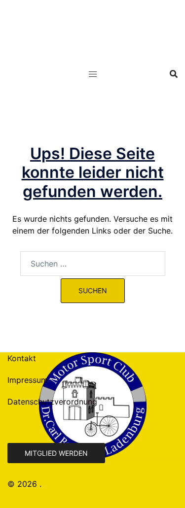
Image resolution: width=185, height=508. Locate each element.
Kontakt (21, 358)
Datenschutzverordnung (52, 401)
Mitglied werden (56, 453)
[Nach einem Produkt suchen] (174, 74)
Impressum (27, 380)
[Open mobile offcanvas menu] (93, 74)
